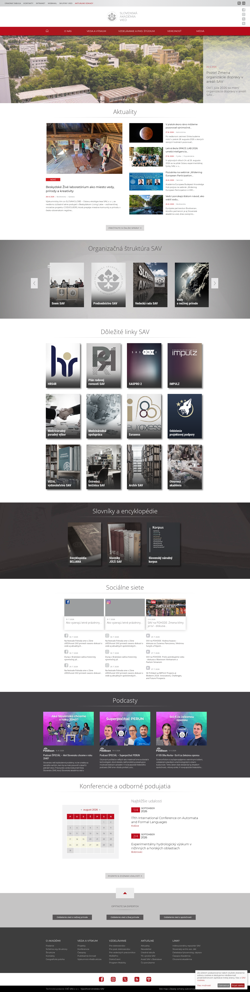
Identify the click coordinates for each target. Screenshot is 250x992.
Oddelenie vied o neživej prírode (72, 917)
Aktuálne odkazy (84, 3)
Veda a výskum (96, 31)
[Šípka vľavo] (34, 283)
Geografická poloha (55, 959)
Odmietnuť (223, 985)
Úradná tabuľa (13, 3)
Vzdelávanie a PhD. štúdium (136, 31)
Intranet (40, 3)
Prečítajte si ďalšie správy (125, 227)
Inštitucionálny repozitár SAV (186, 945)
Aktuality (145, 945)
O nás (68, 31)
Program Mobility (117, 962)
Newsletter (146, 949)
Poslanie (50, 945)
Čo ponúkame (148, 962)
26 (83, 845)
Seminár (179, 180)
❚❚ (49, 266)
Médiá (200, 31)
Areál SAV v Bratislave (151, 959)
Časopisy (81, 952)
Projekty (81, 945)
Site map (163, 989)
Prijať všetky (238, 985)
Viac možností (204, 985)
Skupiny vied (65, 3)
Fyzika (178, 156)
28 (97, 845)
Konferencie (83, 949)
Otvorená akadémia (182, 959)
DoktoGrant (114, 959)
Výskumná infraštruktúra (89, 959)
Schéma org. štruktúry (56, 949)
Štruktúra (50, 952)
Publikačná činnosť (86, 956)
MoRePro (113, 956)
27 (90, 845)
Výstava (71, 197)
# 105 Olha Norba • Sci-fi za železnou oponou (177, 755)
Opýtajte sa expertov (125, 906)
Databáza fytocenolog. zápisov (187, 952)
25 (77, 845)
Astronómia (181, 132)
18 (77, 839)
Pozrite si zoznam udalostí (125, 875)
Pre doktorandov (117, 945)
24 (70, 845)
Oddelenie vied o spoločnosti (178, 917)
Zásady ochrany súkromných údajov (186, 989)
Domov (51, 31)
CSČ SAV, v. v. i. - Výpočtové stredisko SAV (84, 989)
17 (70, 839)
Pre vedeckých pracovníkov (122, 952)
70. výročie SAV (148, 956)
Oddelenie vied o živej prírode (125, 917)
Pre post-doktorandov (119, 949)
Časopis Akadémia (181, 956)
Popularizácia (189, 156)
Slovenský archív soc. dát (184, 949)
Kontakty (28, 3)
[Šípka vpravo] (214, 283)
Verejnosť (174, 31)
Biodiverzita (61, 197)
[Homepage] (112, 16)
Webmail (52, 3)
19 (83, 839)
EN (243, 3)
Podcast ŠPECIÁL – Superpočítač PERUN (120, 755)
